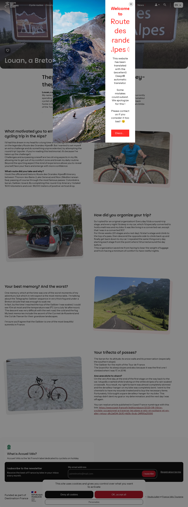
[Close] (131, 4)
